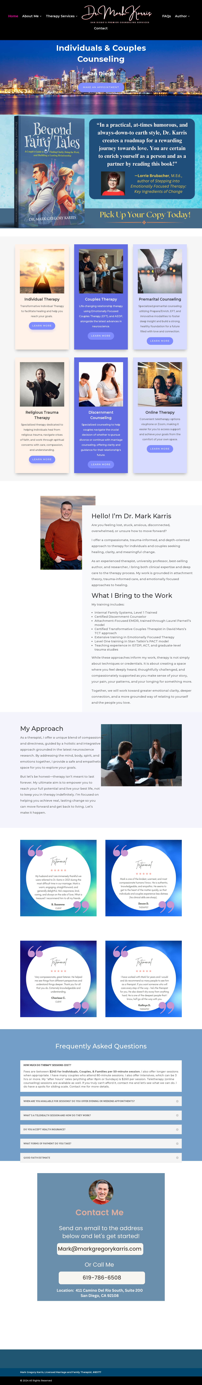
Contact (101, 28)
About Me (30, 16)
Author (181, 16)
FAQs (166, 16)
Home (13, 16)
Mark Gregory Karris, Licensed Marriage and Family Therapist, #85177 (60, 1372)
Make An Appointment (101, 87)
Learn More (42, 325)
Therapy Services (60, 16)
